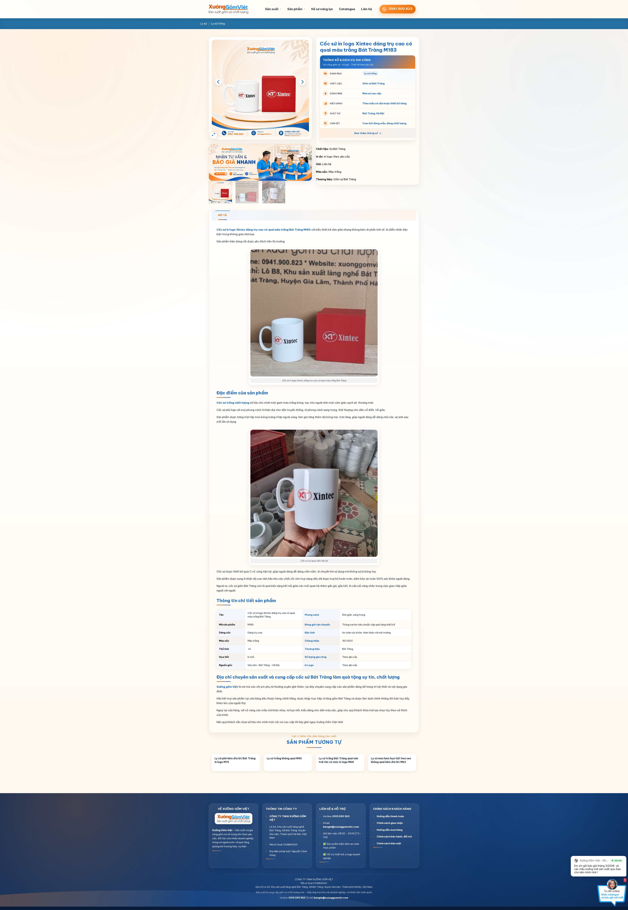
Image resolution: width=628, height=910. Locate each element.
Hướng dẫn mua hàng (389, 829)
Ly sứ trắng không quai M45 (284, 758)
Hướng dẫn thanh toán (390, 816)
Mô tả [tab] (222, 215)
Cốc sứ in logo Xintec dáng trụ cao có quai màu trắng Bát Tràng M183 (264, 229)
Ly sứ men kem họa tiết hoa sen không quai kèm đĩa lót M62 (391, 760)
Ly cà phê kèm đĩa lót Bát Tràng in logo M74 (235, 760)
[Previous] (218, 81)
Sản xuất (272, 9)
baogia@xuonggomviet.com (341, 826)
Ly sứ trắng (218, 23)
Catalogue (347, 9)
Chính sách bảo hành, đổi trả (394, 836)
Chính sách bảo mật (389, 843)
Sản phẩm (294, 9)
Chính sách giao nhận (390, 823)
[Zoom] (213, 135)
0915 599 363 (340, 816)
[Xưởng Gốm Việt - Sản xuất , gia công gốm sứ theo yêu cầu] (228, 9)
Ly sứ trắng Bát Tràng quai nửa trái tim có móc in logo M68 (338, 760)
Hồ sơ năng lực (322, 9)
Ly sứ (203, 23)
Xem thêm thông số (366, 133)
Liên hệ (366, 9)
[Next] (302, 81)
